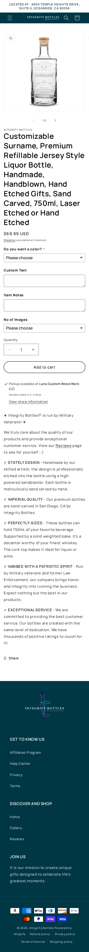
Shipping (9, 240)
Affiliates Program (25, 752)
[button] (9, 18)
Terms (15, 785)
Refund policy (40, 934)
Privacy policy (65, 934)
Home (15, 816)
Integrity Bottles (41, 928)
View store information (28, 401)
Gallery (16, 827)
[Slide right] (55, 120)
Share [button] (14, 658)
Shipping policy (61, 941)
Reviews (63, 445)
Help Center (20, 763)
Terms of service (33, 941)
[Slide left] (33, 120)
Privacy (16, 774)
